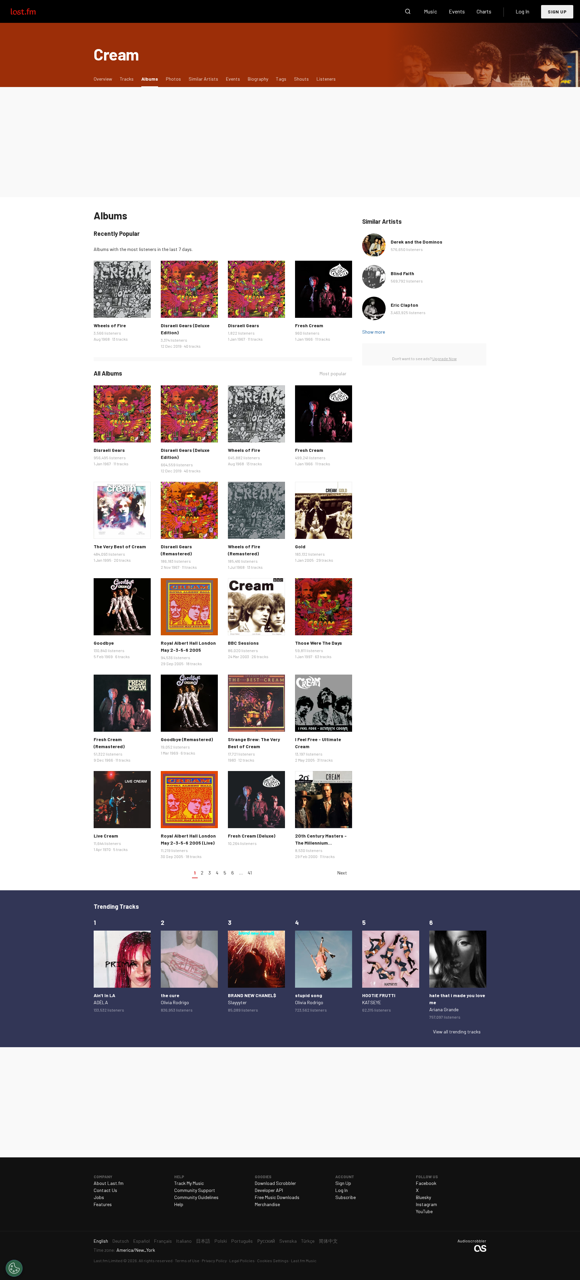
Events (457, 11)
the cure (170, 995)
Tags (281, 79)
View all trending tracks (457, 1031)
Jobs (99, 1197)
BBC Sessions (243, 643)
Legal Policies (242, 1260)
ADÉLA (101, 1002)
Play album (122, 289)
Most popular (333, 373)
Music (430, 11)
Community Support (194, 1190)
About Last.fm (109, 1183)
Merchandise (267, 1204)
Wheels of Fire (110, 325)
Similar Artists (203, 79)
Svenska (288, 1241)
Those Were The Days (318, 643)
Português (242, 1241)
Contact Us (105, 1190)
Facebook (426, 1183)
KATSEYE (371, 1002)
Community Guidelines (196, 1197)
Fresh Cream (309, 325)
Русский (266, 1241)
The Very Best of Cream (120, 546)
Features (103, 1204)
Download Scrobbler (275, 1183)
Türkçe (308, 1241)
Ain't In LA (104, 995)
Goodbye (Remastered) (187, 739)
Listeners (326, 79)
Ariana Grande (443, 1009)
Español (141, 1241)
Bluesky (423, 1197)
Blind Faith (402, 273)
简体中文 (328, 1241)
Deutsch (120, 1241)
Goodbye (104, 643)
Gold (300, 546)
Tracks (127, 79)
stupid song (308, 995)
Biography (258, 79)
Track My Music (189, 1183)
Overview (103, 79)
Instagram (426, 1204)
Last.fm (31, 11)
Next (342, 873)
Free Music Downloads (277, 1197)
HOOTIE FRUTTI (378, 995)
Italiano (184, 1241)
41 (250, 873)
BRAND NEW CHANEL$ (252, 995)
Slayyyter (237, 1002)
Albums (151, 79)
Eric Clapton (404, 305)
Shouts (301, 79)
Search (407, 11)
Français (163, 1241)
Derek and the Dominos (416, 242)
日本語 (203, 1241)
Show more (373, 332)
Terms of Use (187, 1260)
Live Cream (106, 836)
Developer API (269, 1190)
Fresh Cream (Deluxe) (251, 836)
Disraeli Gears (243, 325)
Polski (220, 1241)
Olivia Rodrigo (175, 1002)
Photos (173, 79)
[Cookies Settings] (14, 1268)
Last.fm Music (304, 1260)
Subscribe (345, 1197)
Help (178, 1204)
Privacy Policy (214, 1260)
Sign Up (557, 11)
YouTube (424, 1211)
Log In (522, 11)
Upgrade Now (444, 358)
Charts (484, 11)
